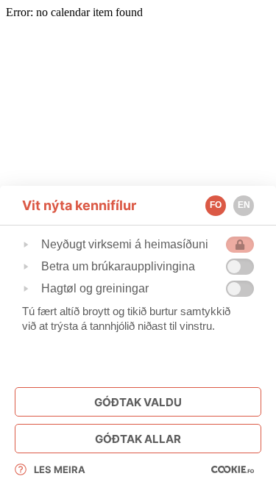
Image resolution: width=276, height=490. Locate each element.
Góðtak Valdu (138, 402)
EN (244, 205)
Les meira (59, 469)
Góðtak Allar (138, 439)
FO (216, 205)
